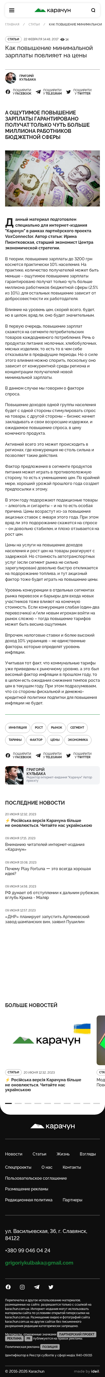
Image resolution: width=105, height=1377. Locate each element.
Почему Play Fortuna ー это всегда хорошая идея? (48, 871)
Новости (13, 1154)
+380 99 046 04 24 (27, 1250)
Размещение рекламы (26, 1189)
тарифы (15, 740)
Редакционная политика (28, 1200)
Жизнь (63, 1154)
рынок (56, 727)
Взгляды (88, 1154)
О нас (47, 1167)
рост (39, 727)
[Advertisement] (52, 959)
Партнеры (72, 1200)
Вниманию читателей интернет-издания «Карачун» (44, 847)
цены (55, 740)
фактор (36, 740)
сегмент (77, 727)
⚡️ (48, 823)
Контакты (72, 1167)
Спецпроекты (18, 1167)
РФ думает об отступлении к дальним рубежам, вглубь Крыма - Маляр (52, 895)
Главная (12, 24)
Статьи (34, 24)
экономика (78, 740)
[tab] (8, 1103)
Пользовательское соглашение (36, 1178)
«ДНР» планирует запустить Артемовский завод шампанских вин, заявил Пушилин (47, 919)
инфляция (18, 727)
